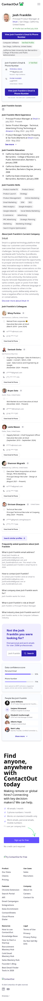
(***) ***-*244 (12, 524)
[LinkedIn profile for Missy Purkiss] (23, 313)
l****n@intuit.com (14, 445)
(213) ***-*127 (12, 336)
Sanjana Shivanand (18, 708)
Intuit (15, 21)
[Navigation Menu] (38, 4)
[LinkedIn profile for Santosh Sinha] (24, 349)
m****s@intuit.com (14, 331)
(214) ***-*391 (12, 450)
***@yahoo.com (16, 72)
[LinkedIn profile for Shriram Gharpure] (28, 504)
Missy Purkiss (14, 313)
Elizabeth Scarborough (20, 715)
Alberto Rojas (16, 722)
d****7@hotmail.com (15, 409)
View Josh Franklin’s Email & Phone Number (21, 92)
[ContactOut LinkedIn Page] (3, 989)
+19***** (13, 81)
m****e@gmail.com (14, 486)
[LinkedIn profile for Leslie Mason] (22, 427)
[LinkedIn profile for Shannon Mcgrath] (27, 463)
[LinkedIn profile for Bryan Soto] (21, 390)
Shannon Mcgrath (16, 463)
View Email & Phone (11, 341)
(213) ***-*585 (12, 491)
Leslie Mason (14, 427)
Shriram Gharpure (16, 504)
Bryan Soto (13, 390)
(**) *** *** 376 (12, 377)
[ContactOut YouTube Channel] (8, 989)
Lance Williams (17, 702)
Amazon (9, 131)
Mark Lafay (15, 728)
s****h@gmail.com (14, 372)
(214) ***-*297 (12, 413)
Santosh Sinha (15, 349)
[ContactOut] (13, 4)
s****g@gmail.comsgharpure (18, 519)
